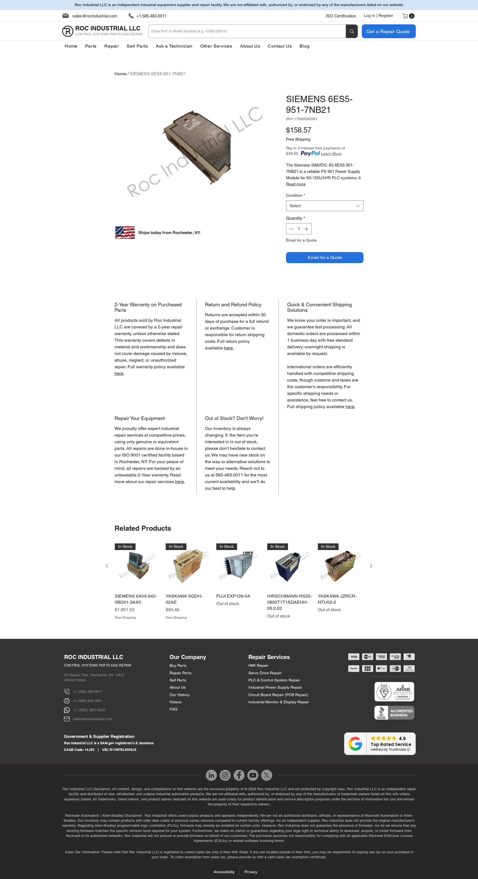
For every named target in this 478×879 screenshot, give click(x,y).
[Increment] (307, 229)
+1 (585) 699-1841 (87, 701)
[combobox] (324, 205)
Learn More (331, 153)
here (119, 373)
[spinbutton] (299, 229)
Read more (296, 184)
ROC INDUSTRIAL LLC (93, 657)
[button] (216, 46)
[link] (409, 16)
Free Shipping (298, 139)
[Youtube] (252, 775)
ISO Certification (341, 16)
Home (120, 73)
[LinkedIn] (211, 775)
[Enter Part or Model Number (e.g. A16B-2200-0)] (352, 31)
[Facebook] (239, 775)
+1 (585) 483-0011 (87, 691)
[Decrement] (291, 229)
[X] (266, 775)
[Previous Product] (106, 565)
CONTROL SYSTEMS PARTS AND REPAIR (98, 665)
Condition (295, 195)
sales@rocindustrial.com (94, 16)
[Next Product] (371, 565)
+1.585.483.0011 (151, 16)
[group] (239, 581)
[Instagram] (225, 775)
